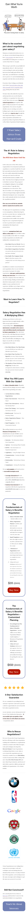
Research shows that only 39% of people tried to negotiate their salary (13, 87)
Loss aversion (9, 57)
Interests (5, 895)
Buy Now (14, 590)
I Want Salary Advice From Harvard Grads (14, 134)
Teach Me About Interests (14, 906)
